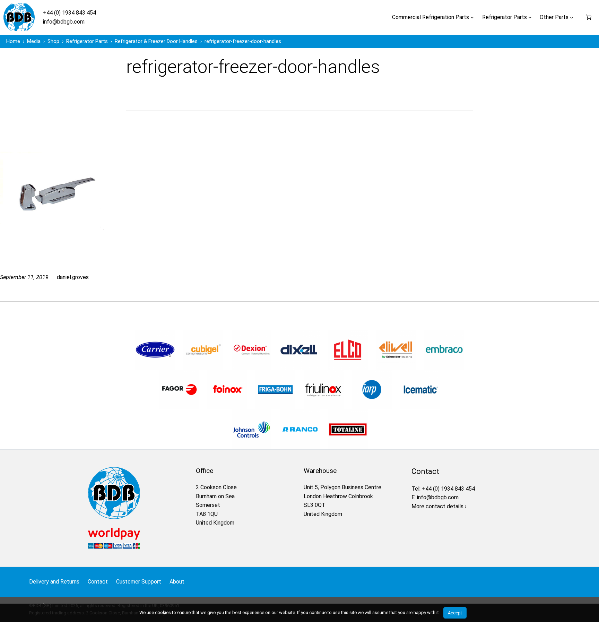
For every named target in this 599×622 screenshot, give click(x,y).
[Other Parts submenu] (571, 17)
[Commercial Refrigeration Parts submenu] (472, 17)
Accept (455, 612)
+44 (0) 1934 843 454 (69, 12)
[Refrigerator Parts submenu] (530, 17)
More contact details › (439, 506)
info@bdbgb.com (64, 21)
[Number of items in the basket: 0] (589, 17)
